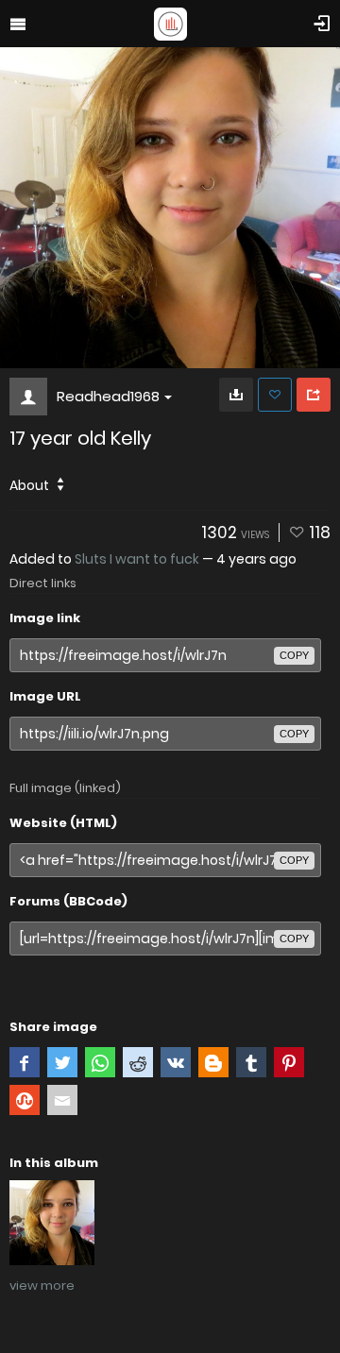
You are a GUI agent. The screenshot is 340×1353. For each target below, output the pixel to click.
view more (42, 1285)
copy (294, 655)
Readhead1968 (108, 396)
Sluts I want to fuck (137, 559)
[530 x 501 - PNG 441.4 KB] (236, 395)
